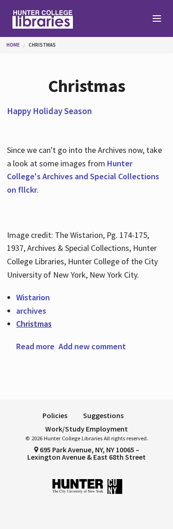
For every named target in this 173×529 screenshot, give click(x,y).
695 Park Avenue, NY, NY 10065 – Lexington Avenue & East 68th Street (86, 453)
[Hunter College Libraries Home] (43, 18)
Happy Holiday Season (49, 110)
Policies (54, 415)
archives (31, 310)
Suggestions (103, 415)
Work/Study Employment (86, 428)
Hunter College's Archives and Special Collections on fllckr (83, 176)
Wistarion (33, 297)
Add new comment (92, 346)
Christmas (42, 45)
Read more (35, 346)
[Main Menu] (153, 19)
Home (13, 45)
